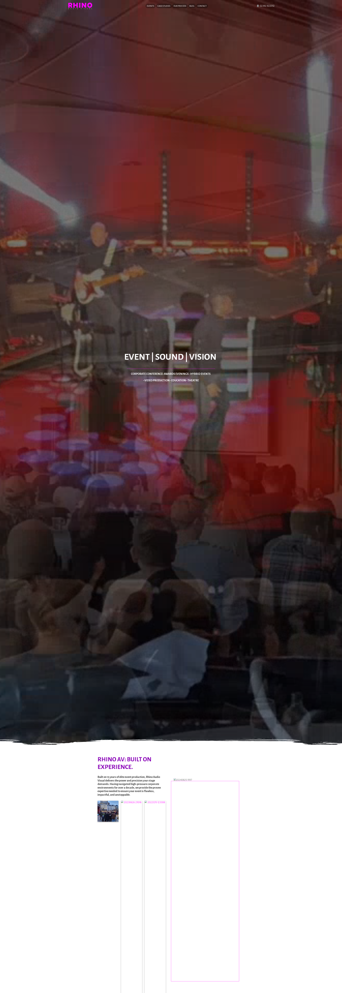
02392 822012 (267, 5)
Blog (191, 6)
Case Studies (163, 6)
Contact (202, 6)
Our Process (180, 6)
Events (150, 6)
